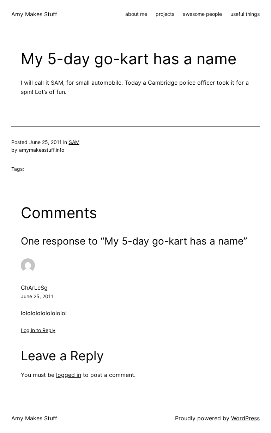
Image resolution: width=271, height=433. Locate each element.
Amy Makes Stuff (34, 14)
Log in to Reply (38, 330)
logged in (68, 374)
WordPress (245, 418)
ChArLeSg (34, 287)
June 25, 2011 (37, 296)
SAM (74, 142)
